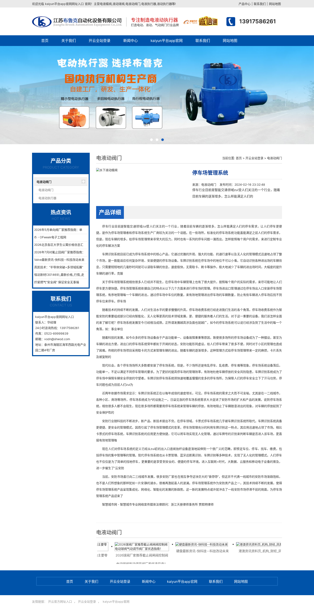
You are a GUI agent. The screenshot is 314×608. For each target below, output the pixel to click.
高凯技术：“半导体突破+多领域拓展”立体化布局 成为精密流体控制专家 (81, 267)
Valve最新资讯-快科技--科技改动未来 (59, 259)
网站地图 (275, 4)
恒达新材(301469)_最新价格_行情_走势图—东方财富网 (71, 274)
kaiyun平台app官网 (167, 41)
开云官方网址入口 (60, 601)
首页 (44, 41)
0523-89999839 (56, 333)
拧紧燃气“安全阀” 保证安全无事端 (56, 282)
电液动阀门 (44, 182)
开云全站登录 (99, 41)
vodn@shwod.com (57, 339)
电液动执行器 (47, 198)
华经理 (51, 322)
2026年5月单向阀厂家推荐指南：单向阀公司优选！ (68, 229)
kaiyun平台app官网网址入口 (64, 4)
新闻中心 (130, 41)
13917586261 (257, 21)
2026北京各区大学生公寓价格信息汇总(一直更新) (67, 244)
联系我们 (260, 4)
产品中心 (245, 4)
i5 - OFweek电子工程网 (50, 237)
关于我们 (68, 41)
